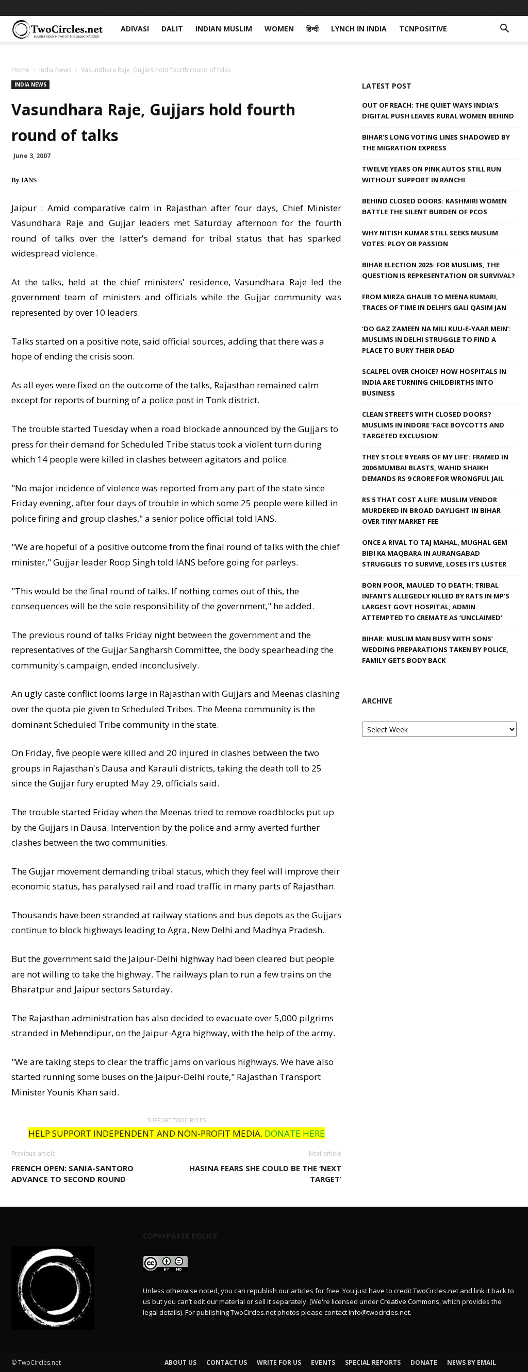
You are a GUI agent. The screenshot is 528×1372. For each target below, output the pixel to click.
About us (180, 1362)
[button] (504, 30)
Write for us (279, 1362)
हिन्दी (286, 7)
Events (323, 1362)
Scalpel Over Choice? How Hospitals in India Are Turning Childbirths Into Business (434, 382)
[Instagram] (475, 7)
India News (55, 69)
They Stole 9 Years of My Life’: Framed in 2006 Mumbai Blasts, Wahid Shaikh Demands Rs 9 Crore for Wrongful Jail (435, 467)
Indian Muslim (202, 7)
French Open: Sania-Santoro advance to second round (72, 1173)
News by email (471, 1362)
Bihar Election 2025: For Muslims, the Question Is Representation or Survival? (438, 270)
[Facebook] (441, 7)
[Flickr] (458, 7)
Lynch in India (331, 7)
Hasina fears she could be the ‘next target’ (265, 1173)
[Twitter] (492, 7)
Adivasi (121, 7)
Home (20, 69)
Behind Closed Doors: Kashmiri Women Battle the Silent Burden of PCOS (434, 206)
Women (254, 7)
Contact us (226, 1362)
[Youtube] (509, 7)
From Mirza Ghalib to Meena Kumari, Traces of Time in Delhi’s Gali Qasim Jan (434, 302)
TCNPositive (392, 7)
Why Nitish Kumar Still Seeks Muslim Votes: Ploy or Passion (430, 238)
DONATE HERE (295, 1133)
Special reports (373, 1362)
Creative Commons (409, 1301)
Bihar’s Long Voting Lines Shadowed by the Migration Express (436, 142)
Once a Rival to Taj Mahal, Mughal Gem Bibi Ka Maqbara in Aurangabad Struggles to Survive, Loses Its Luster (434, 553)
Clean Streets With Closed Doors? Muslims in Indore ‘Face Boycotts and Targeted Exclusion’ (433, 424)
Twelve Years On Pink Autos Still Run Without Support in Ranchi (431, 174)
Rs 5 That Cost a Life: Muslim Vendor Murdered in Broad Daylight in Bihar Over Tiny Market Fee (431, 510)
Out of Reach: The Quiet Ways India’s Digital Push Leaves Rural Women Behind (438, 110)
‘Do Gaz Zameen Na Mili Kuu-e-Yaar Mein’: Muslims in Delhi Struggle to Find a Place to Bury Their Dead (436, 339)
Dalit (154, 7)
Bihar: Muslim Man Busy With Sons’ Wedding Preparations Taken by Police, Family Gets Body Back (435, 649)
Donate (423, 1362)
